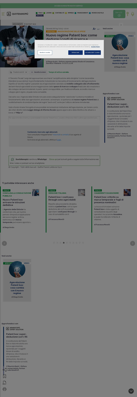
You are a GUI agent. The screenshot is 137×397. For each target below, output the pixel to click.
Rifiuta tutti (75, 52)
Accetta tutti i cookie (93, 52)
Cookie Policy (95, 46)
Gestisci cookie (45, 52)
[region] (69, 49)
